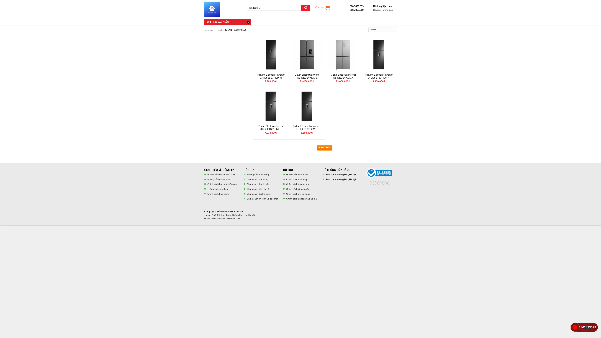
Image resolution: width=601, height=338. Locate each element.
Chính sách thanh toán (258, 184)
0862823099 (218, 218)
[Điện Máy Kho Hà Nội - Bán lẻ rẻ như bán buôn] (212, 9)
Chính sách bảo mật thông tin (222, 184)
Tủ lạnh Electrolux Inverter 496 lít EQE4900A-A (342, 76)
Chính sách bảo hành (218, 194)
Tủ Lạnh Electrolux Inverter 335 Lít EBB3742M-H (271, 76)
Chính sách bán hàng (257, 179)
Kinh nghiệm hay (383, 8)
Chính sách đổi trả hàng (259, 194)
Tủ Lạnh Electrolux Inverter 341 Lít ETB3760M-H (379, 76)
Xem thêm (324, 148)
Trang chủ (208, 30)
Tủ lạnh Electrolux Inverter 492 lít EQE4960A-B (306, 76)
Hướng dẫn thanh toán (218, 179)
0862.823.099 (357, 6)
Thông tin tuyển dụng (218, 189)
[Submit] (305, 8)
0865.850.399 (357, 10)
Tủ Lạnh (218, 30)
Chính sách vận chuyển (258, 189)
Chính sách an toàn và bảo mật (262, 198)
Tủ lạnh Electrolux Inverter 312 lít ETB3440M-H (270, 128)
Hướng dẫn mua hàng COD (221, 174)
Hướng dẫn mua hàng (258, 174)
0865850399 (233, 218)
